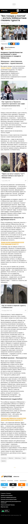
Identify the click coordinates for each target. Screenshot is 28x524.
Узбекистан (10, 458)
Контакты (8, 493)
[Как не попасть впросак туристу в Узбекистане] (14, 294)
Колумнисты (4, 458)
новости (3, 480)
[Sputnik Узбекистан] (4, 11)
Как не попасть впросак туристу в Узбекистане (14, 306)
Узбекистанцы (18, 458)
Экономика (23, 480)
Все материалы (8, 49)
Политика (10, 480)
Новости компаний (5, 505)
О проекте (3, 493)
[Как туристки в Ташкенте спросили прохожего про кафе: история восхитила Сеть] (14, 90)
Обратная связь (4, 507)
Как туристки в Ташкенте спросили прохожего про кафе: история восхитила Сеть (13, 104)
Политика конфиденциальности (8, 497)
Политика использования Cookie (9, 499)
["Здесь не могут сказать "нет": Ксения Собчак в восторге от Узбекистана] (14, 162)
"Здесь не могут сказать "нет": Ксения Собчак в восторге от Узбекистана (13, 176)
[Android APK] (5, 511)
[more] (25, 108)
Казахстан (3, 460)
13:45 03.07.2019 (5, 23)
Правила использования (6, 495)
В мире (16, 480)
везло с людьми (6, 68)
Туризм (23, 458)
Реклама (12, 505)
